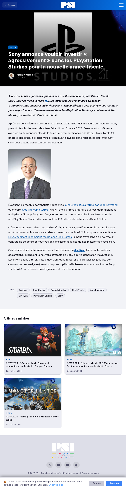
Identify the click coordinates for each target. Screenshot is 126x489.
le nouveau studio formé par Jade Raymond (91, 204)
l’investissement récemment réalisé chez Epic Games (40, 236)
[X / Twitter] (49, 465)
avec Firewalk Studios (35, 209)
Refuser (97, 483)
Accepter (114, 483)
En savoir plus (56, 484)
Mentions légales (71, 473)
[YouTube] (58, 465)
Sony (60, 296)
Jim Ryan (79, 250)
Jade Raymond (97, 290)
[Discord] (67, 465)
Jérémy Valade (24, 74)
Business (23, 290)
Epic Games (39, 290)
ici (46, 100)
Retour (11, 5)
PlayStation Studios (42, 296)
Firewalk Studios (58, 290)
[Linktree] (76, 465)
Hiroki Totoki (78, 290)
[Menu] (121, 5)
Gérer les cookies (90, 473)
